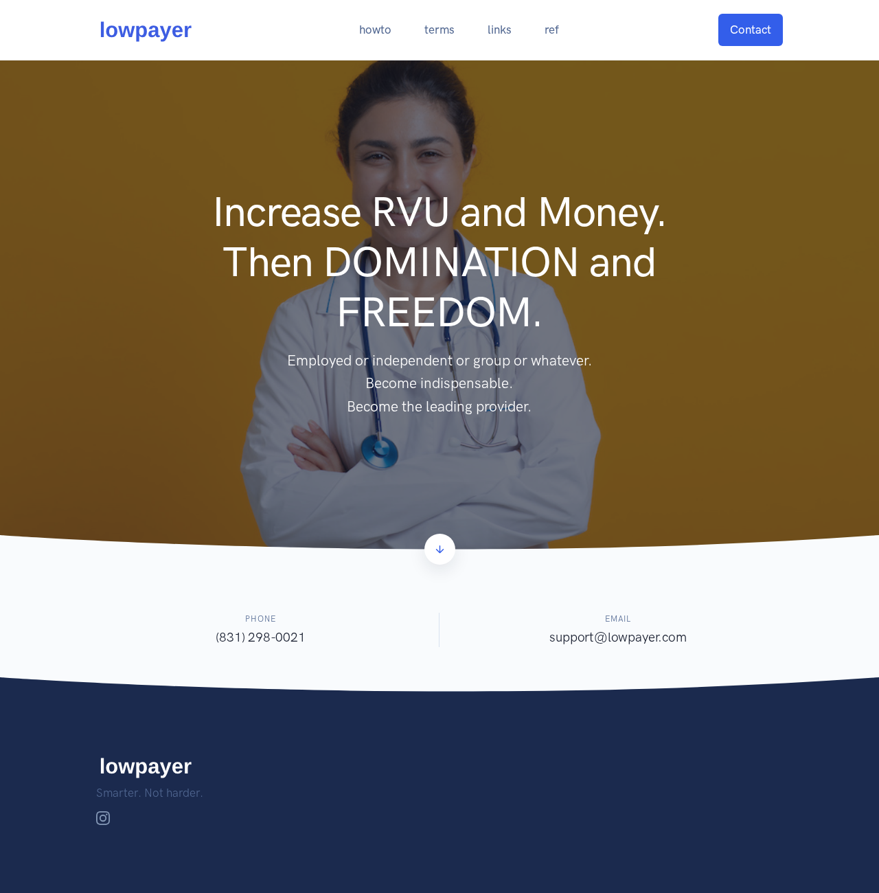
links (500, 29)
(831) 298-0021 (260, 637)
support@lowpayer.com (617, 637)
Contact (750, 29)
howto (375, 29)
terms (439, 29)
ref (552, 29)
